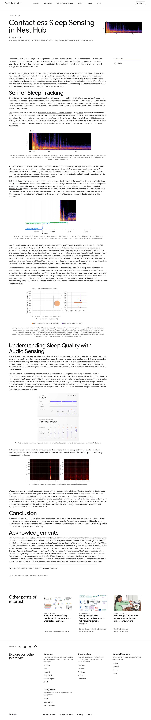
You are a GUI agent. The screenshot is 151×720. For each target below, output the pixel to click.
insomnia (21, 250)
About (99, 3)
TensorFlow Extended (18, 186)
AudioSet (13, 452)
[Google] (13, 714)
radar (80, 113)
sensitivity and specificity (87, 270)
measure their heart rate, (19, 61)
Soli (70, 98)
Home (11, 16)
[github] (35, 646)
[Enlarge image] (140, 33)
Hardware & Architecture (23, 575)
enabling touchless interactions (34, 103)
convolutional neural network (85, 499)
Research (35, 3)
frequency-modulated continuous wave (54, 113)
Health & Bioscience (40, 575)
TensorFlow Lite (15, 189)
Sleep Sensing (93, 73)
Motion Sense (14, 103)
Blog (90, 3)
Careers (80, 3)
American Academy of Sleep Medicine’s (33, 261)
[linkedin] (24, 646)
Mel (33, 484)
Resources (48, 3)
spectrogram (39, 484)
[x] (19, 646)
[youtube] (30, 646)
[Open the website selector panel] (21, 3)
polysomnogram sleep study (21, 248)
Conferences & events (64, 3)
